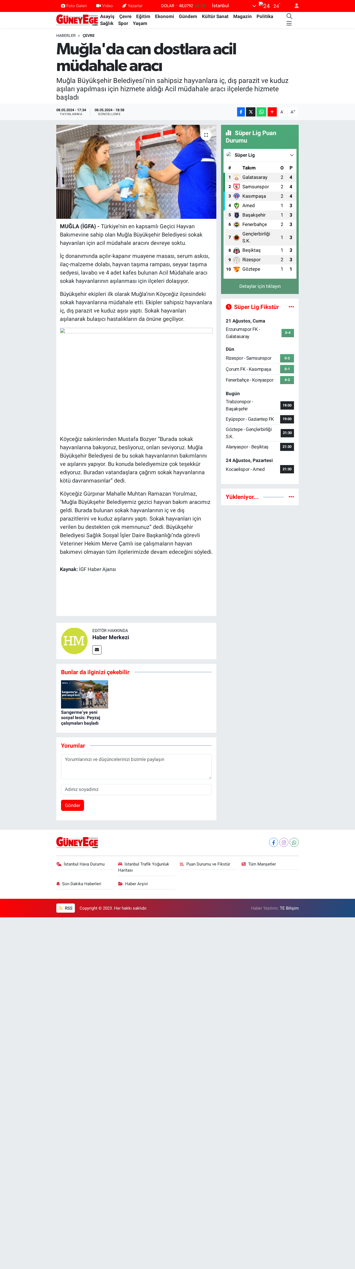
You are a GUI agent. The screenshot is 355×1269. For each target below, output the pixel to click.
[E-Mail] (97, 649)
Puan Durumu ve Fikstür (208, 864)
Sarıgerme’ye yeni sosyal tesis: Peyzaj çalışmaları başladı (80, 717)
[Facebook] (273, 842)
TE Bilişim (289, 908)
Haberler (66, 35)
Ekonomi (164, 16)
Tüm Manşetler (262, 864)
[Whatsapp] (294, 842)
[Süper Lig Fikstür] (291, 306)
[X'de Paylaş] (250, 111)
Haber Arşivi (136, 883)
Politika (265, 16)
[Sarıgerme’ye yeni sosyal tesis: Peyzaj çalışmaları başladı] (84, 694)
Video (107, 5)
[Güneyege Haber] (77, 20)
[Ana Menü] (289, 23)
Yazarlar (135, 5)
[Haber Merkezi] (74, 640)
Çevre (125, 16)
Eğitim (143, 16)
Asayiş (107, 16)
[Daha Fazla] (272, 111)
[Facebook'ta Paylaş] (241, 111)
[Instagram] (283, 842)
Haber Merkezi (110, 637)
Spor (123, 23)
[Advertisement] (260, 593)
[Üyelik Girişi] (294, 6)
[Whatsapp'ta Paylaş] (261, 111)
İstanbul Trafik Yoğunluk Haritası (143, 867)
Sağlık (106, 23)
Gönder (72, 805)
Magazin (242, 16)
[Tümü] (291, 496)
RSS (68, 908)
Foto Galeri (76, 5)
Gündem (188, 16)
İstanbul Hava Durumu (84, 864)
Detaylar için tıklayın (260, 286)
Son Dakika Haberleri (81, 883)
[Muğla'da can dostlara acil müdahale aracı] (136, 172)
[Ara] (289, 16)
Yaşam (140, 23)
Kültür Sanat (215, 16)
